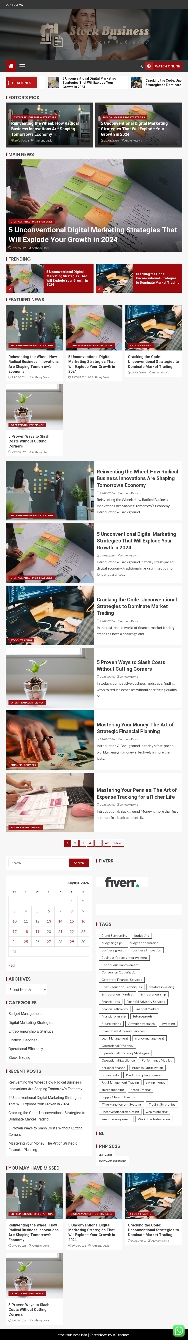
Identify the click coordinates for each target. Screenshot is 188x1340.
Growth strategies (141, 1024)
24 (14, 941)
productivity (110, 1075)
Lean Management (115, 1038)
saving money (155, 1082)
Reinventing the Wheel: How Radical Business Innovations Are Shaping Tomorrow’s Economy (45, 129)
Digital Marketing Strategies (124, 117)
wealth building (157, 1112)
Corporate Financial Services (122, 979)
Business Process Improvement (124, 957)
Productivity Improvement (145, 1075)
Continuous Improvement (120, 965)
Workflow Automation (154, 1119)
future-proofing (144, 1016)
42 (107, 843)
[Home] (11, 66)
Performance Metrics (157, 1060)
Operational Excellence (118, 1060)
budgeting (141, 935)
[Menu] (21, 66)
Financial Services (23, 765)
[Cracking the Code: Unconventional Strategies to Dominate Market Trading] (113, 278)
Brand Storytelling (114, 935)
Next (118, 843)
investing (168, 1024)
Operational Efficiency (27, 425)
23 (83, 931)
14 (60, 921)
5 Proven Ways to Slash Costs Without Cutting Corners (28, 441)
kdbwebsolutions (113, 1161)
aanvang (105, 1154)
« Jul (11, 965)
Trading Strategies (162, 1104)
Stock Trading (141, 345)
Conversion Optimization (119, 972)
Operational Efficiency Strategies (125, 1053)
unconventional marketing (120, 1112)
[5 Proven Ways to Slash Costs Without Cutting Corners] (34, 407)
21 (60, 931)
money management (149, 1038)
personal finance (113, 1068)
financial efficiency (115, 1009)
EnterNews (98, 1334)
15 (72, 921)
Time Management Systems (122, 1104)
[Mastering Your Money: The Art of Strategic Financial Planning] (50, 740)
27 (49, 941)
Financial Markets (147, 1009)
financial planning (114, 1016)
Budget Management (26, 827)
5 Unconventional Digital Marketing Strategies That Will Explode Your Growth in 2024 (134, 129)
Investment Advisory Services (123, 1031)
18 (26, 931)
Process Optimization (147, 1068)
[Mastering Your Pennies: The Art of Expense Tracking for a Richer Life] (50, 802)
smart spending (113, 1090)
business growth (114, 950)
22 (72, 931)
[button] (21, 66)
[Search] (141, 66)
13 (49, 921)
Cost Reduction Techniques (122, 987)
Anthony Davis (43, 140)
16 (83, 921)
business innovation (147, 950)
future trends (111, 1024)
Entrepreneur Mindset (118, 994)
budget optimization (144, 943)
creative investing (161, 987)
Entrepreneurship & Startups (35, 117)
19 (37, 931)
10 (14, 921)
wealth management (116, 1119)
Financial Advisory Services (146, 1002)
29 (72, 941)
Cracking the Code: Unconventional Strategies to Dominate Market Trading (157, 278)
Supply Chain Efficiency (118, 1097)
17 (14, 931)
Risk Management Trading (120, 1082)
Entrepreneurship (153, 994)
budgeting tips (112, 943)
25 (26, 941)
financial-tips (111, 1002)
